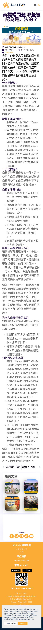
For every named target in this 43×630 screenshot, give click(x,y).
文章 (7, 52)
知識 (11, 52)
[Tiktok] (26, 536)
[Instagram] (16, 536)
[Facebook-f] (11, 536)
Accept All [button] (23, 623)
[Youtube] (31, 536)
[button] (35, 5)
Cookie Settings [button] (11, 623)
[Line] (21, 536)
